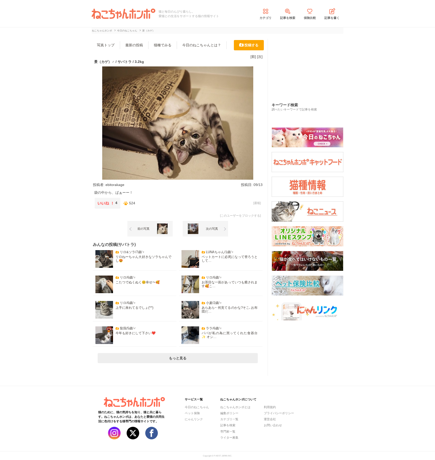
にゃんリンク (194, 419)
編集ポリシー (229, 413)
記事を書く (332, 18)
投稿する (251, 45)
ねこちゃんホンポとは (235, 407)
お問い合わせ (273, 425)
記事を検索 (287, 18)
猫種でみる (162, 45)
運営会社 (270, 419)
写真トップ (106, 45)
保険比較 (310, 18)
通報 (257, 203)
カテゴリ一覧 (229, 419)
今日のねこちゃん (197, 407)
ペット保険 (192, 413)
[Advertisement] (309, 65)
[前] (253, 57)
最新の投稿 (134, 45)
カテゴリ (266, 18)
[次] (260, 57)
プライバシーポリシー (279, 413)
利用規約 (270, 407)
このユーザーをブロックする (240, 215)
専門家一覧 (227, 431)
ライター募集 (229, 437)
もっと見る (178, 358)
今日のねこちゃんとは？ (201, 45)
